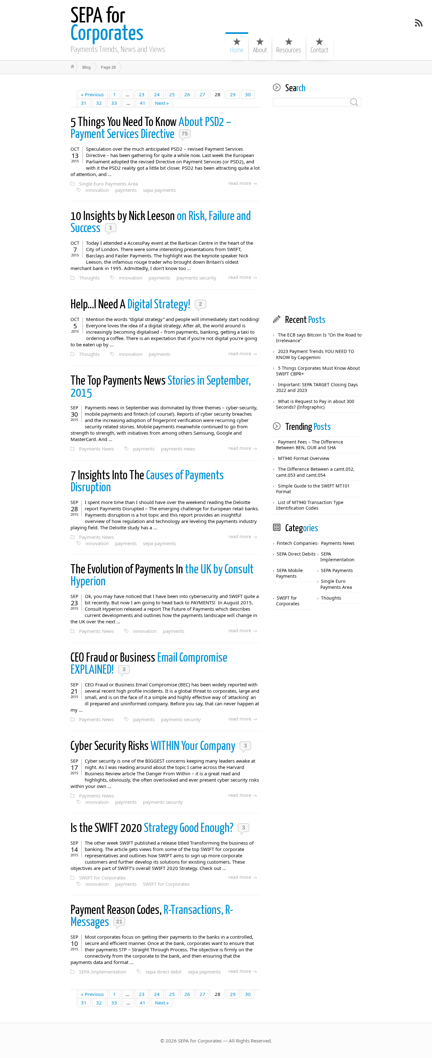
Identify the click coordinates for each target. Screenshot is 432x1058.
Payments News (96, 448)
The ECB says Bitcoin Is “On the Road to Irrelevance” (318, 337)
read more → (242, 183)
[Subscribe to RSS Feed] (419, 23)
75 (185, 133)
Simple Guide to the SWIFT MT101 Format (313, 488)
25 (172, 94)
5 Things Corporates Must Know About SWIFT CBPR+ (318, 371)
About (260, 50)
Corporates (107, 25)
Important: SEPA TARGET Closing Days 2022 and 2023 (317, 387)
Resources (288, 50)
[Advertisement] (317, 211)
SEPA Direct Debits (296, 554)
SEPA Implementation (102, 971)
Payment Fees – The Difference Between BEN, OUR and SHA (309, 444)
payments (126, 190)
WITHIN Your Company (154, 747)
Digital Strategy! (131, 305)
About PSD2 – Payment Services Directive (151, 129)
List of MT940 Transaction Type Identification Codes (309, 505)
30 (248, 94)
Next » (162, 103)
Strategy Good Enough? (153, 828)
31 (84, 103)
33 (114, 103)
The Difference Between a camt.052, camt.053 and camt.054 (315, 472)
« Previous (92, 94)
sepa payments (159, 190)
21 (119, 921)
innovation (97, 190)
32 (99, 103)
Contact (319, 50)
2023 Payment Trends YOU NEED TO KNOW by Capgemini (315, 354)
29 (233, 94)
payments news (178, 448)
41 (142, 103)
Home (237, 50)
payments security (196, 277)
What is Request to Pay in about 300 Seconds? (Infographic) (315, 404)
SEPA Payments (337, 570)
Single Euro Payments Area (108, 183)
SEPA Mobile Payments (289, 573)
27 (202, 94)
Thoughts (89, 277)
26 (187, 94)
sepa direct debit (163, 971)
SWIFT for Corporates (102, 877)
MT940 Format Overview (303, 458)
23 (142, 94)
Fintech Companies (297, 543)
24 (157, 94)
